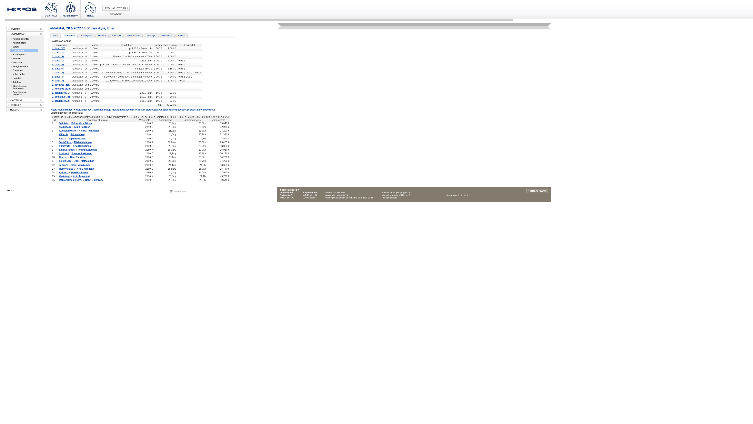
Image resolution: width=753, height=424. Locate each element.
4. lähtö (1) (58, 60)
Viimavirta (65, 146)
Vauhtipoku (65, 127)
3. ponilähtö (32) (61, 101)
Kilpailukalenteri (21, 39)
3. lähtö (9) (58, 56)
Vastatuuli (65, 176)
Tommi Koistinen (87, 149)
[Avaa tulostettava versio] (178, 191)
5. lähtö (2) (58, 64)
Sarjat (16, 47)
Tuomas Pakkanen (82, 153)
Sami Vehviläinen (80, 165)
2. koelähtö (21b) (61, 88)
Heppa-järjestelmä (115, 8)
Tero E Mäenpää (85, 168)
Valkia (62, 138)
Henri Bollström (94, 180)
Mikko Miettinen (83, 142)
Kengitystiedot (20, 66)
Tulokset (17, 82)
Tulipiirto (64, 123)
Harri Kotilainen (79, 172)
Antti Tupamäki (81, 176)
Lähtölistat (18, 50)
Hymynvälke (66, 168)
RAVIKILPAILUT (18, 34)
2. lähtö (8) (58, 52)
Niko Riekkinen (78, 157)
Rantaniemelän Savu (71, 180)
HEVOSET (15, 29)
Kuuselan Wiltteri (69, 130)
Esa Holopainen (82, 146)
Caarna (63, 157)
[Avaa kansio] (41, 29)
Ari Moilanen (78, 134)
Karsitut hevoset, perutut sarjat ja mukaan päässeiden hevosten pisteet (114, 109)
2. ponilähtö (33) (61, 96)
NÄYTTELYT (16, 100)
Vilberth (63, 134)
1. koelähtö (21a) (61, 84)
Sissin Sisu (65, 161)
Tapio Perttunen (77, 138)
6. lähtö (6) (58, 68)
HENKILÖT (15, 105)
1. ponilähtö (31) (61, 92)
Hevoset (17, 58)
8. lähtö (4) (58, 76)
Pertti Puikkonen (90, 130)
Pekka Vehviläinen (81, 123)
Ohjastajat (18, 70)
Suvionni (64, 153)
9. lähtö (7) (58, 80)
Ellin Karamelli (67, 149)
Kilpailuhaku (19, 43)
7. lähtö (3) (58, 72)
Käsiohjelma (19, 54)
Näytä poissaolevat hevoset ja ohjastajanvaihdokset (184, 109)
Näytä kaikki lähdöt (61, 109)
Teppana (64, 165)
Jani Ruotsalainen (84, 161)
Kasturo (64, 172)
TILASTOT (15, 110)
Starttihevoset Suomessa (20, 87)
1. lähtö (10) (58, 48)
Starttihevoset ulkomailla (20, 93)
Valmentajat (19, 74)
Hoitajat (17, 78)
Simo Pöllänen (82, 127)
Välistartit (18, 62)
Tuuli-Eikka (65, 142)
